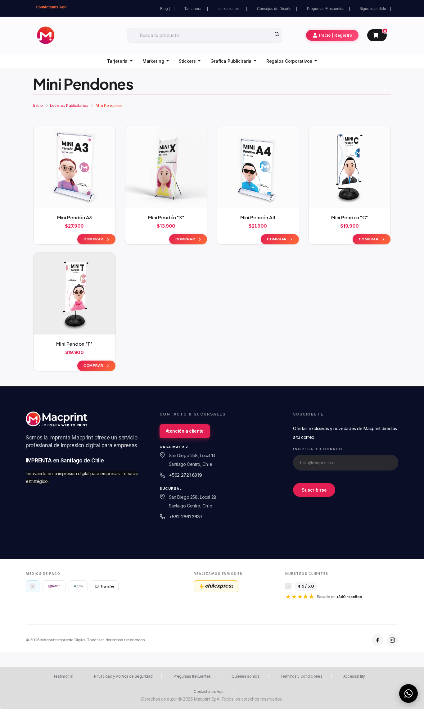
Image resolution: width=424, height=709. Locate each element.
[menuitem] (120, 61)
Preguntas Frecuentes (326, 9)
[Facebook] (377, 640)
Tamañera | (193, 9)
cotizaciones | (230, 9)
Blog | (165, 9)
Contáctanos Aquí (51, 7)
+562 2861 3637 (186, 517)
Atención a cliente (185, 431)
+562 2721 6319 (185, 475)
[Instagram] (392, 640)
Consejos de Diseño (274, 9)
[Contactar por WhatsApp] (408, 693)
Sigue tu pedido (372, 9)
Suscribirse (314, 490)
